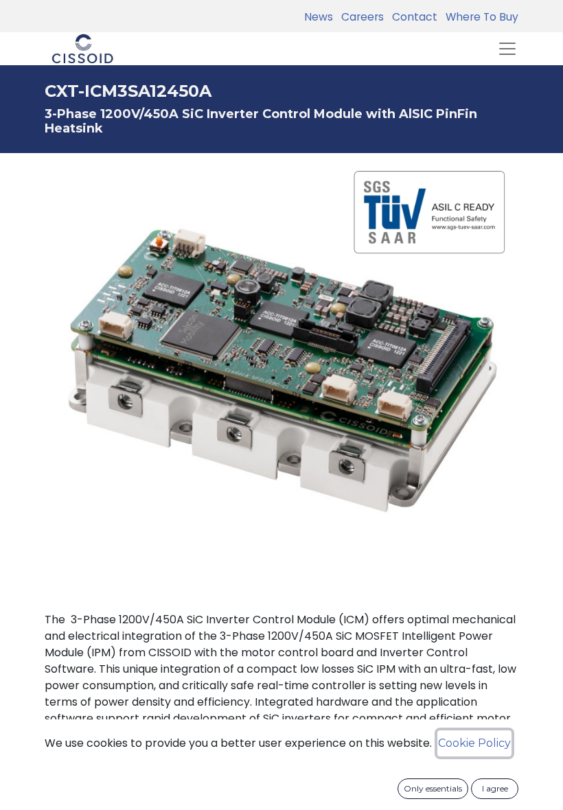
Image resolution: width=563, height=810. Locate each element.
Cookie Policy (474, 743)
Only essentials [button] (433, 788)
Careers (360, 17)
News (318, 17)
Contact (412, 17)
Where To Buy (479, 17)
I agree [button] (495, 788)
